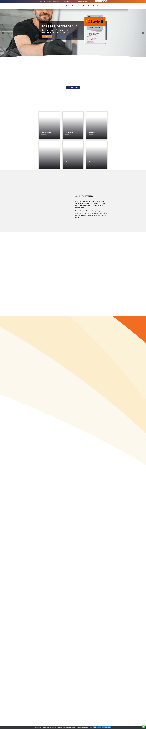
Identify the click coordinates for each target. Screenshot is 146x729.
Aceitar (94, 727)
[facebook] (96, 1)
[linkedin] (104, 1)
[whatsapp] (106, 1)
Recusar (99, 727)
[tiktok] (100, 1)
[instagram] (98, 1)
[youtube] (102, 1)
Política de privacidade (106, 727)
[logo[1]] (46, 4)
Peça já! (47, 36)
